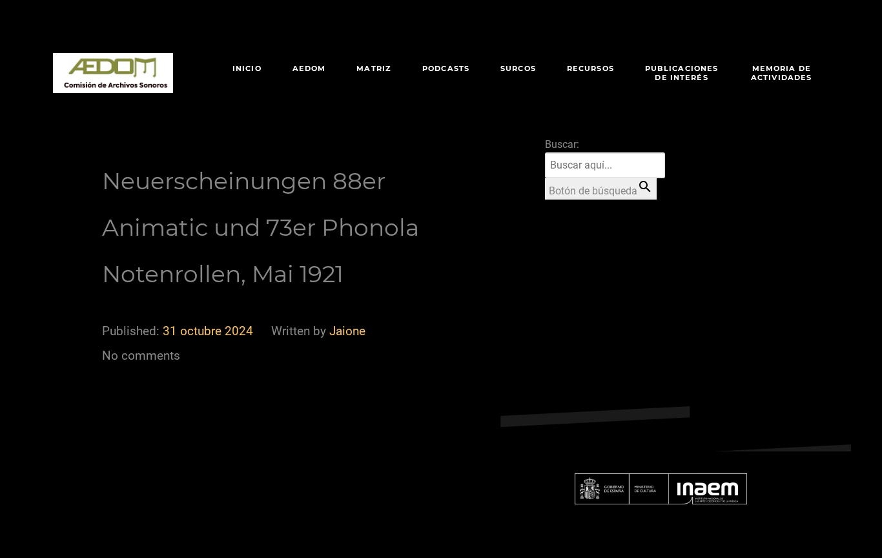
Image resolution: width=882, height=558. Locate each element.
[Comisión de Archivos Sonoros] (113, 73)
